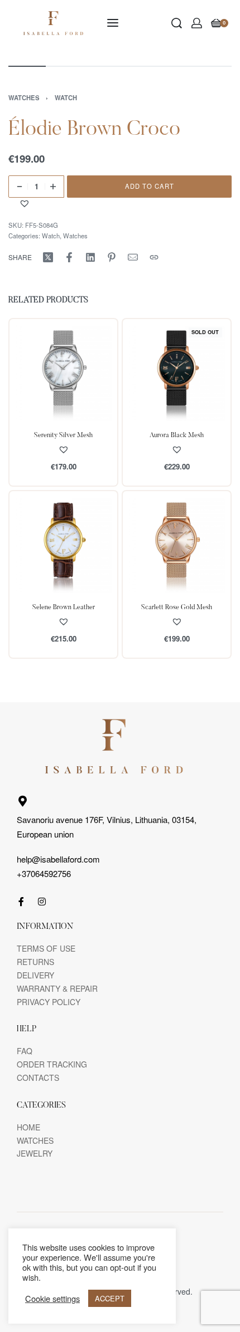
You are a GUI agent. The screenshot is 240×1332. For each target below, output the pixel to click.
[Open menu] (113, 22)
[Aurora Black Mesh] (176, 373)
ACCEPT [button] (109, 1298)
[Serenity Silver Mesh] (63, 373)
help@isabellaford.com (58, 859)
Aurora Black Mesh (177, 435)
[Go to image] (27, 66)
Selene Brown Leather (63, 608)
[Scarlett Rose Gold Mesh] (176, 545)
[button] (26, 203)
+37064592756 (44, 873)
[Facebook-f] (21, 901)
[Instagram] (41, 901)
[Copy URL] (154, 257)
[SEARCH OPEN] (177, 23)
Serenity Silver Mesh (63, 435)
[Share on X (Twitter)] (48, 257)
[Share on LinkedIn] (90, 257)
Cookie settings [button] (52, 1299)
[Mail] (133, 257)
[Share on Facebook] (69, 257)
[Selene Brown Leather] (63, 545)
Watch (66, 97)
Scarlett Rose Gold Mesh (176, 608)
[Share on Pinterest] (112, 257)
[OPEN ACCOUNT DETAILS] (197, 23)
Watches (24, 97)
